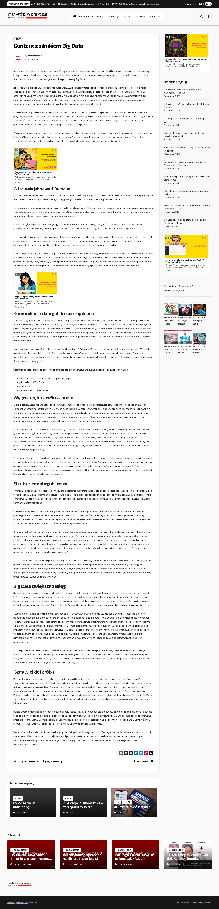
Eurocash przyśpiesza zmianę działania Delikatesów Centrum (185, 163)
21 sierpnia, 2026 (126, 864)
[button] (201, 16)
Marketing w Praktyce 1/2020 (184, 320)
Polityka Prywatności (202, 902)
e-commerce (86, 16)
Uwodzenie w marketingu (24, 805)
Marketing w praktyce (17, 902)
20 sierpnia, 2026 (179, 864)
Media (127, 16)
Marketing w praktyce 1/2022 (170, 349)
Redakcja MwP (35, 55)
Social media (140, 16)
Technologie (113, 16)
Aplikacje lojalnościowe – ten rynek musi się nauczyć (83, 807)
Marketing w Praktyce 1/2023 (184, 349)
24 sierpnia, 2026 (22, 864)
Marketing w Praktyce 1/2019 (170, 320)
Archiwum (155, 16)
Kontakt (186, 902)
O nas (176, 902)
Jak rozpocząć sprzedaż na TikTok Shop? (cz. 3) (82, 857)
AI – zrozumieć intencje (132, 807)
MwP (18, 39)
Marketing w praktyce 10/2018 (198, 349)
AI (118, 802)
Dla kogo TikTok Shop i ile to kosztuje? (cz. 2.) (135, 857)
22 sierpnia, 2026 (74, 864)
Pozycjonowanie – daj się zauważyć (40, 761)
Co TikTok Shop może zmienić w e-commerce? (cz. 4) (183, 91)
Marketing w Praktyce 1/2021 (198, 320)
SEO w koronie (141, 761)
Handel (100, 16)
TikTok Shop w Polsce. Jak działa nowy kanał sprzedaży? (187, 859)
